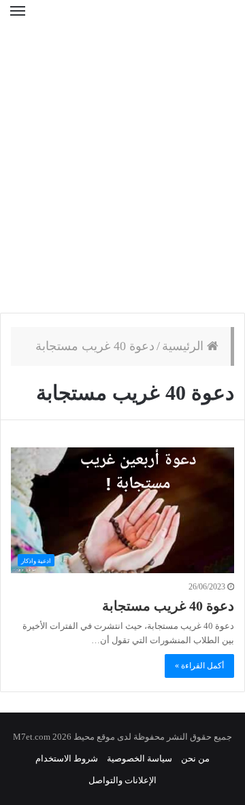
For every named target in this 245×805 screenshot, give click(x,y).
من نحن (195, 758)
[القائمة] (17, 20)
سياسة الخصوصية (139, 758)
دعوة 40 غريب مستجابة (168, 605)
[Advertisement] (122, 176)
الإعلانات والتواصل (122, 780)
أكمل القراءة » (199, 665)
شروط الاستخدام (66, 758)
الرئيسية (184, 346)
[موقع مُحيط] (122, 20)
